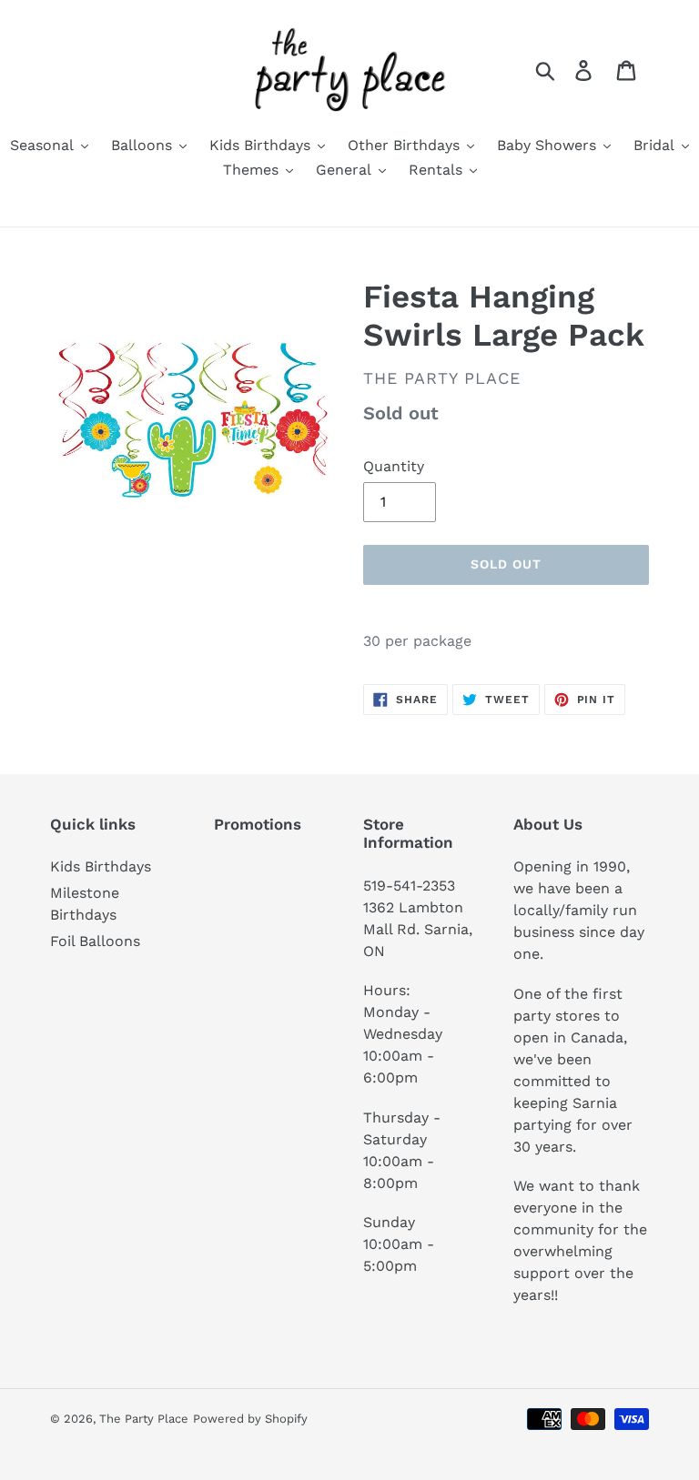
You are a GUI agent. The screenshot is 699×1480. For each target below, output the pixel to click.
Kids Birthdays (100, 866)
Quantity (393, 466)
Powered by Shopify (250, 1418)
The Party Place (143, 1418)
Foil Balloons (95, 941)
